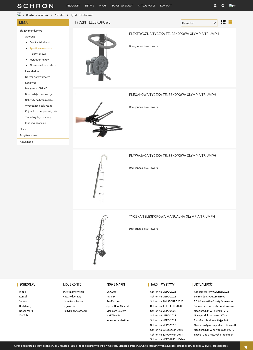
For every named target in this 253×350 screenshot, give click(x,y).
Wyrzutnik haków (39, 59)
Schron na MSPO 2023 (163, 296)
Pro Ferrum (112, 301)
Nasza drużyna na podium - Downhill (215, 325)
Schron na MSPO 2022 (163, 310)
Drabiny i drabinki (39, 42)
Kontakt (23, 296)
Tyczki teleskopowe (41, 48)
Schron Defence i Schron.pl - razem (214, 306)
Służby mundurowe (31, 30)
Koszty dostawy (72, 296)
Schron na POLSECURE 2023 (166, 301)
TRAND (110, 296)
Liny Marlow (32, 71)
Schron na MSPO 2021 (163, 315)
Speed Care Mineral (117, 306)
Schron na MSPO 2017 (163, 320)
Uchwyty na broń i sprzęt (39, 99)
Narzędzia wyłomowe (37, 76)
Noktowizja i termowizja (39, 94)
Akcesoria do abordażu (43, 65)
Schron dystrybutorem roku (209, 296)
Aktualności (26, 141)
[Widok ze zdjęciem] (223, 21)
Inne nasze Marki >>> (118, 320)
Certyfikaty (25, 306)
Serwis (23, 301)
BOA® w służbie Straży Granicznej (213, 301)
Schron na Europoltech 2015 (166, 329)
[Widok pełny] (230, 21)
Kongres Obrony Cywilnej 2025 (211, 291)
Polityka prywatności (75, 310)
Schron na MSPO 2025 (163, 291)
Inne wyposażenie (35, 122)
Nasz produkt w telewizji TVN (210, 315)
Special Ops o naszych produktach (213, 334)
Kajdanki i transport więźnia (41, 111)
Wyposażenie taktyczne (38, 105)
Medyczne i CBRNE (36, 88)
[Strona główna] (37, 5)
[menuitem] (73, 5)
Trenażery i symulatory (38, 117)
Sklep (23, 129)
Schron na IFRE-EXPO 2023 (166, 306)
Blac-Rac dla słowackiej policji (211, 320)
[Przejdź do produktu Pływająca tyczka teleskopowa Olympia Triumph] (100, 179)
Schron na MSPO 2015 (163, 325)
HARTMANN (113, 315)
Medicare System (116, 310)
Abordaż (30, 36)
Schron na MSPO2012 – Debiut (168, 339)
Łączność (30, 82)
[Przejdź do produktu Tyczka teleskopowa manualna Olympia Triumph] (100, 240)
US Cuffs (111, 291)
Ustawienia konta (73, 301)
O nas (22, 291)
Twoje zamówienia (73, 291)
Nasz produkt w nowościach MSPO (214, 329)
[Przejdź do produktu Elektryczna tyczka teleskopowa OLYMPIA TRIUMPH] (100, 57)
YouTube (24, 315)
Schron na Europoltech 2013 (166, 334)
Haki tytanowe (38, 53)
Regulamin (69, 306)
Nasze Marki (26, 310)
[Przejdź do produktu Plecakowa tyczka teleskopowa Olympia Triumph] (100, 118)
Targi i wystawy (29, 135)
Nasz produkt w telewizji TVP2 (211, 310)
